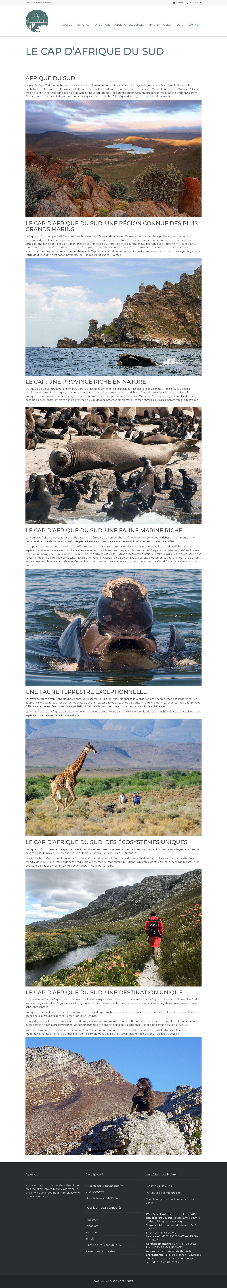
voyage (174, 1033)
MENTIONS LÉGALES (159, 1186)
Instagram (92, 1226)
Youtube (91, 1232)
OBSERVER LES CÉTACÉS (129, 24)
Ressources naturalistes (100, 1251)
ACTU (180, 24)
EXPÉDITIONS (102, 24)
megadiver (171, 396)
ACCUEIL (67, 24)
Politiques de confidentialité (163, 1192)
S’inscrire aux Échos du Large (104, 1245)
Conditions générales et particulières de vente (170, 1201)
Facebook (92, 1219)
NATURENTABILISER (160, 24)
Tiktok (90, 1238)
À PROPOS (83, 24)
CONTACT (193, 24)
